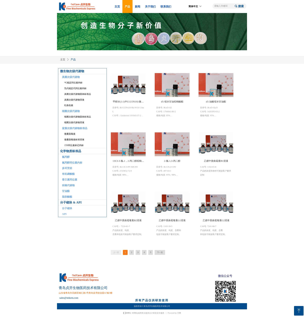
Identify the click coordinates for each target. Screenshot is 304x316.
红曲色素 (68, 105)
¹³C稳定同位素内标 (73, 82)
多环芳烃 (67, 168)
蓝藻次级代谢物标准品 (74, 128)
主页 (62, 59)
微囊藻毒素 (69, 134)
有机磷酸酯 (68, 174)
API (64, 214)
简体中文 (193, 6)
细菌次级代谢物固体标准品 (77, 117)
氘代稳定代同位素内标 (75, 88)
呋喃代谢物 (68, 185)
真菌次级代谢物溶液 (74, 100)
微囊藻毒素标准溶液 (74, 139)
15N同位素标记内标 (74, 145)
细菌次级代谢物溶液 (74, 122)
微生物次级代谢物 (72, 71)
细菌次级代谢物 (71, 111)
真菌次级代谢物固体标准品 (77, 94)
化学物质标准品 (70, 151)
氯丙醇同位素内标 (72, 162)
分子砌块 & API (71, 202)
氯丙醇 (66, 157)
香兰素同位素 (69, 179)
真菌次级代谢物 (71, 77)
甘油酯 (66, 191)
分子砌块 (67, 208)
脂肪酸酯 (67, 196)
